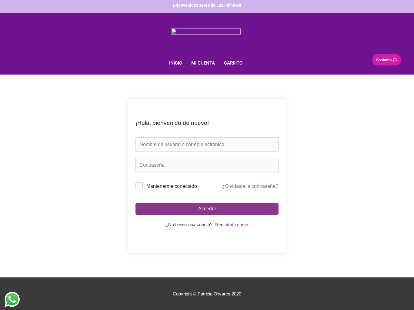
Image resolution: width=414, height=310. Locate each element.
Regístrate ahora (231, 224)
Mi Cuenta (203, 63)
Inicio (175, 63)
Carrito (233, 63)
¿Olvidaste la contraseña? (250, 186)
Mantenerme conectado (171, 186)
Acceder (207, 208)
